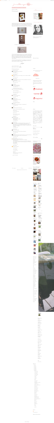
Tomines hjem (35, 240)
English (34, 70)
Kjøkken (40, 117)
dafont (34, 263)
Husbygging (40, 115)
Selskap (36, 120)
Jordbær (34, 117)
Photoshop (37, 119)
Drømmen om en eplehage (35, 189)
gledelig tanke (40, 225)
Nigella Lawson (35, 281)
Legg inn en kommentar (15, 155)
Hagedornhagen (35, 270)
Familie (34, 114)
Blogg (33, 112)
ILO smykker (34, 273)
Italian (36, 71)
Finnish (39, 70)
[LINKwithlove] (37, 78)
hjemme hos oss (17, 7)
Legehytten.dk (34, 278)
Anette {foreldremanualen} (16, 102)
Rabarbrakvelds (39, 323)
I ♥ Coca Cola (35, 380)
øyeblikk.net (35, 193)
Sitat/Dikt (40, 120)
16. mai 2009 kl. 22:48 (15, 136)
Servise (38, 120)
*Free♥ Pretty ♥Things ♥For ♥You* (40, 193)
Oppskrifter (34, 119)
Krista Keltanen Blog (40, 190)
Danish (37, 70)
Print (39, 119)
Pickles (34, 287)
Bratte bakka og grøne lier (39, 233)
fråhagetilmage (40, 242)
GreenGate (34, 269)
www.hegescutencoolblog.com (35, 244)
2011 (34, 368)
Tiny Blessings (34, 299)
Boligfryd (34, 260)
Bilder (41, 111)
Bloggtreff (36, 112)
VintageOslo (14, 94)
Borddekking (35, 113)
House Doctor (34, 272)
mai (34, 378)
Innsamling (37, 116)
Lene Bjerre (34, 279)
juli (34, 376)
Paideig (39, 351)
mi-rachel (35, 194)
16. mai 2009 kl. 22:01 (15, 132)
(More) (39, 71)
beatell (34, 251)
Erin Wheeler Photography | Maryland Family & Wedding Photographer (40, 216)
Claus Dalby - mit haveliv (39, 238)
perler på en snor (15, 70)
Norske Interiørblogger (25, 54)
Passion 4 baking (35, 192)
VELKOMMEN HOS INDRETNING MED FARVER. (40, 196)
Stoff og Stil (34, 296)
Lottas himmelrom (35, 214)
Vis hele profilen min (35, 412)
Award (35, 379)
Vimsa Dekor (34, 300)
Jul (36, 117)
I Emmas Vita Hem (40, 187)
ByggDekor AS (34, 261)
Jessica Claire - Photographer (40, 188)
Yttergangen (35, 381)
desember (35, 371)
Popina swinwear (35, 288)
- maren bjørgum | (40, 218)
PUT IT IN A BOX (35, 218)
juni (34, 377)
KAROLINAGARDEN (40, 221)
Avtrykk (35, 405)
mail (24, 7)
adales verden (14, 78)
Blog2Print (34, 259)
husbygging (21, 7)
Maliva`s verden (35, 184)
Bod (41, 112)
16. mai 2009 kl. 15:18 (15, 105)
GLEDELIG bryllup (35, 212)
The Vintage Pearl (35, 298)
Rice (33, 289)
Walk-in (33, 123)
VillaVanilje (14, 116)
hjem (13, 7)
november (35, 372)
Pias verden (35, 198)
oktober (35, 373)
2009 (34, 370)
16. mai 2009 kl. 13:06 (15, 101)
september (35, 374)
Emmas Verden (14, 74)
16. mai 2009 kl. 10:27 (15, 82)
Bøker (37, 113)
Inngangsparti (34, 116)
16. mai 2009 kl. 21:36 (15, 127)
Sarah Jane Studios (35, 290)
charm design (35, 223)
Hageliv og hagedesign (39, 313)
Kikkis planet (35, 235)
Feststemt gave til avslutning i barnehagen (40, 336)
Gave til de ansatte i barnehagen (39, 325)
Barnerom (39, 111)
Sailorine (34, 120)
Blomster (39, 112)
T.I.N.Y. (33, 297)
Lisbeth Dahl (34, 280)
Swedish (36, 70)
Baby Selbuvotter (40, 341)
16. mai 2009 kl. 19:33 (15, 120)
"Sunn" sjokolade (40, 340)
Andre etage (14, 145)
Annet (36, 110)
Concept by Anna (39, 191)
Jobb (41, 116)
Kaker (38, 117)
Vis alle (41, 228)
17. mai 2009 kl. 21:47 (15, 150)
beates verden (35, 205)
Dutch (37, 71)
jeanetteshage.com (40, 237)
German (41, 70)
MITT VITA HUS (39, 207)
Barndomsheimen (35, 111)
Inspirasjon (40, 116)
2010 (34, 369)
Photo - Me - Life (35, 239)
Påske (41, 119)
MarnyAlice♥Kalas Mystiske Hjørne (17, 88)
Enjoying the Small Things (39, 185)
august (35, 375)
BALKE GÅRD (35, 230)
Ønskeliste (35, 123)
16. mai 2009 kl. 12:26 (15, 96)
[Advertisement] (22, 162)
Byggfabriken (34, 262)
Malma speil (18, 23)
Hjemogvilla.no (34, 271)
